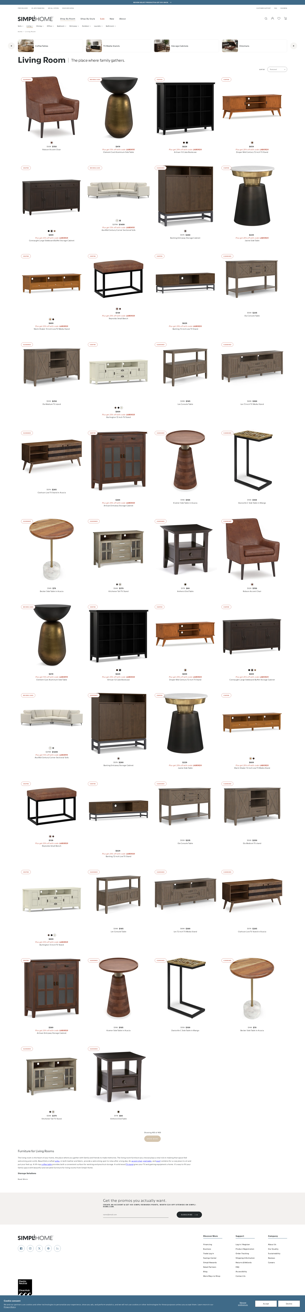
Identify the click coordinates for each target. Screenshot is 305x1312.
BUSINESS (284, 8)
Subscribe (187, 1215)
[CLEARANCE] (252, 279)
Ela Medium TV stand (52, 404)
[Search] (266, 18)
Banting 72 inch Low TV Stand (185, 328)
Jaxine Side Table (252, 240)
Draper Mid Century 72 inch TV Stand (252, 152)
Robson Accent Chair (51, 149)
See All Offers (53, 8)
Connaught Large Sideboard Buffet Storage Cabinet (51, 240)
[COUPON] (118, 279)
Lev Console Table (185, 404)
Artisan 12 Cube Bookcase (185, 152)
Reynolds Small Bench (118, 318)
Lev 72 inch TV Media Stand (252, 404)
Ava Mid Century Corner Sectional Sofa (118, 230)
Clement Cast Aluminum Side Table (118, 152)
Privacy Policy (10, 1307)
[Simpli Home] (36, 18)
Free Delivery (23, 8)
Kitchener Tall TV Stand (119, 591)
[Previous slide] (11, 45)
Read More (23, 1179)
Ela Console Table (252, 315)
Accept (266, 1303)
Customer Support (263, 8)
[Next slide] (293, 45)
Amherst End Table (185, 591)
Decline (289, 1303)
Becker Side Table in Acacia (51, 591)
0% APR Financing (38, 8)
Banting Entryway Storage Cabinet (185, 237)
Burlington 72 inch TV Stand (118, 417)
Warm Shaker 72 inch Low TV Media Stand (52, 328)
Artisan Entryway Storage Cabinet (118, 505)
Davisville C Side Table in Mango (252, 502)
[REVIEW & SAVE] (118, 190)
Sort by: (262, 69)
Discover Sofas (68, 8)
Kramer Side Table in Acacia (185, 502)
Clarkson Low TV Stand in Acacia (52, 492)
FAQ (275, 8)
